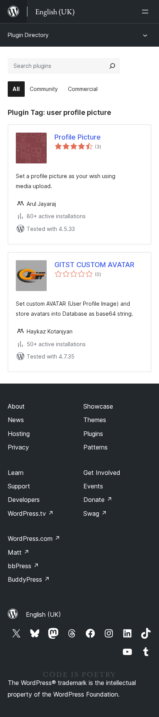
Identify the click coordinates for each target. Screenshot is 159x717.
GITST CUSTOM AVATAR (94, 265)
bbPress (23, 566)
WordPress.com (34, 538)
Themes (94, 420)
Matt (18, 552)
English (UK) (43, 614)
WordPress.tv (31, 513)
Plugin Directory (28, 35)
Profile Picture (77, 137)
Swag (95, 513)
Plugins (93, 434)
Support (19, 486)
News (16, 420)
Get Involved (101, 472)
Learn (16, 472)
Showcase (98, 406)
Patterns (95, 447)
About (16, 406)
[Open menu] (146, 11)
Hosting (19, 434)
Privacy (18, 447)
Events (93, 486)
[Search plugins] (112, 66)
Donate (97, 499)
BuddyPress (29, 579)
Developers (24, 499)
